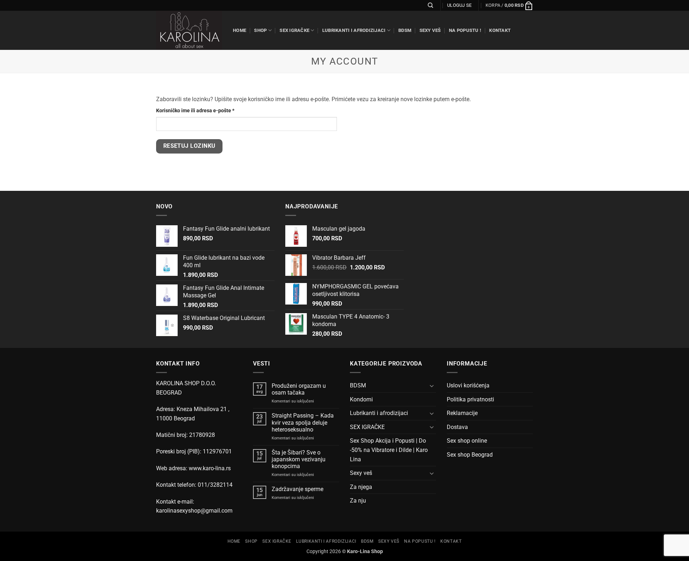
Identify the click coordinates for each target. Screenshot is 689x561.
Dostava (457, 427)
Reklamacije (462, 413)
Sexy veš (430, 30)
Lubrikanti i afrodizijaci (353, 30)
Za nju (358, 500)
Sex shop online (467, 440)
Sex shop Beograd (470, 454)
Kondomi (361, 399)
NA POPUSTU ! (465, 30)
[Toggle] (431, 385)
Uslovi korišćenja (468, 385)
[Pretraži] (430, 5)
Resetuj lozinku (189, 146)
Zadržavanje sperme (297, 489)
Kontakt (500, 30)
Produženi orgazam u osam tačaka (299, 389)
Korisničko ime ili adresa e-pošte (206, 110)
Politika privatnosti (470, 399)
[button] (509, 5)
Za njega (361, 487)
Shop (260, 30)
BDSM (404, 30)
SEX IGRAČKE (294, 30)
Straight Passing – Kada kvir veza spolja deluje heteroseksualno (303, 422)
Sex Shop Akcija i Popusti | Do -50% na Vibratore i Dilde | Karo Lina (389, 449)
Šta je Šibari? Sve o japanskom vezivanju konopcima (298, 459)
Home (239, 30)
